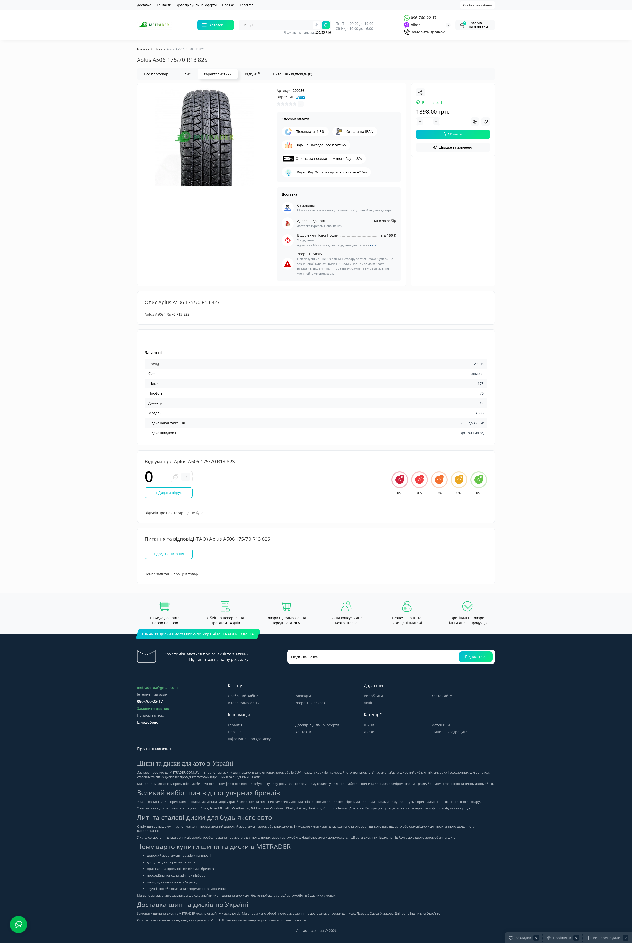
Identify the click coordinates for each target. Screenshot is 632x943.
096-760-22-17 (423, 17)
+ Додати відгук (169, 492)
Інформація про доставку (249, 738)
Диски (369, 732)
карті (373, 245)
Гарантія (246, 5)
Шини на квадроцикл (449, 732)
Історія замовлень (243, 702)
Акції (368, 702)
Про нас (228, 5)
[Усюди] (316, 25)
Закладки (303, 695)
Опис (186, 74)
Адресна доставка (312, 220)
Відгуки (252, 73)
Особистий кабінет (477, 5)
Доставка (144, 5)
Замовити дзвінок (427, 31)
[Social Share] (420, 92)
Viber (415, 24)
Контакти (164, 5)
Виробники (373, 695)
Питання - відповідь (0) (292, 74)
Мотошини (440, 725)
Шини (369, 725)
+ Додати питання (168, 553)
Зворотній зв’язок (310, 702)
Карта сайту (441, 695)
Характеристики (218, 74)
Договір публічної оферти (197, 5)
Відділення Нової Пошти (317, 235)
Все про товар (156, 74)
